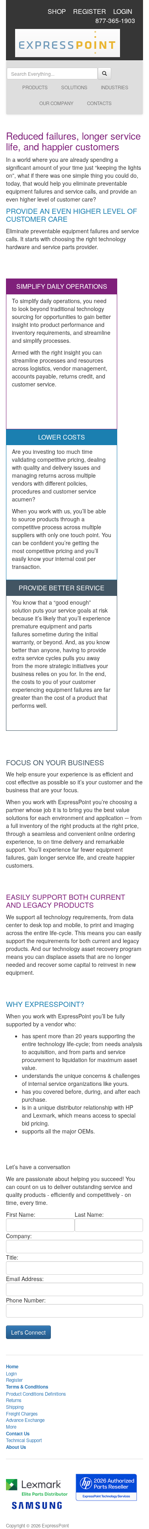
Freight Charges (22, 1413)
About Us (16, 1447)
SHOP (57, 11)
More (11, 1426)
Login (11, 1373)
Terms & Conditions (27, 1386)
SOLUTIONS (74, 87)
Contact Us (17, 1433)
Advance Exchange (25, 1420)
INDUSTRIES (114, 87)
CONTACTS (99, 103)
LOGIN (122, 11)
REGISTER (89, 11)
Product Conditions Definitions (36, 1394)
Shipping (14, 1407)
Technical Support (24, 1440)
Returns (13, 1400)
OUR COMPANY (56, 103)
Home (12, 1366)
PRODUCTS (35, 87)
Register (14, 1380)
